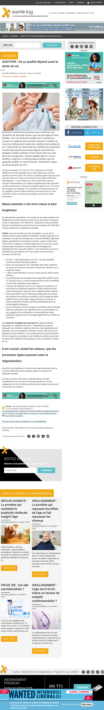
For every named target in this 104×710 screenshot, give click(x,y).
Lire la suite (9, 568)
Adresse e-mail (11, 466)
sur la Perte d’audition (14, 416)
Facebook (72, 46)
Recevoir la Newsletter (84, 127)
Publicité (59, 672)
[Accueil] (7, 13)
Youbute (91, 46)
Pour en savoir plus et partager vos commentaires (24, 421)
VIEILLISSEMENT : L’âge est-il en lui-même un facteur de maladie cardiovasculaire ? (45, 593)
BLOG (92, 13)
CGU (67, 672)
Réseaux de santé (83, 13)
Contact (75, 672)
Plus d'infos (21, 708)
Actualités (53, 13)
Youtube (47, 436)
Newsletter (27, 672)
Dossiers (61, 13)
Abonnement (70, 13)
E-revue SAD (60, 3)
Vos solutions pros (94, 167)
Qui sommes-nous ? (44, 672)
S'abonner (46, 470)
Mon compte (96, 3)
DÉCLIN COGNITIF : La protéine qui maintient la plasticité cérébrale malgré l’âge (14, 508)
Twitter (76, 46)
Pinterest (81, 46)
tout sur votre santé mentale (94, 146)
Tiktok (86, 46)
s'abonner (82, 687)
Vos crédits (94, 157)
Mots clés (8, 45)
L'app (71, 3)
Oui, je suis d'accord (70, 704)
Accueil (4, 36)
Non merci (87, 704)
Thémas (80, 3)
